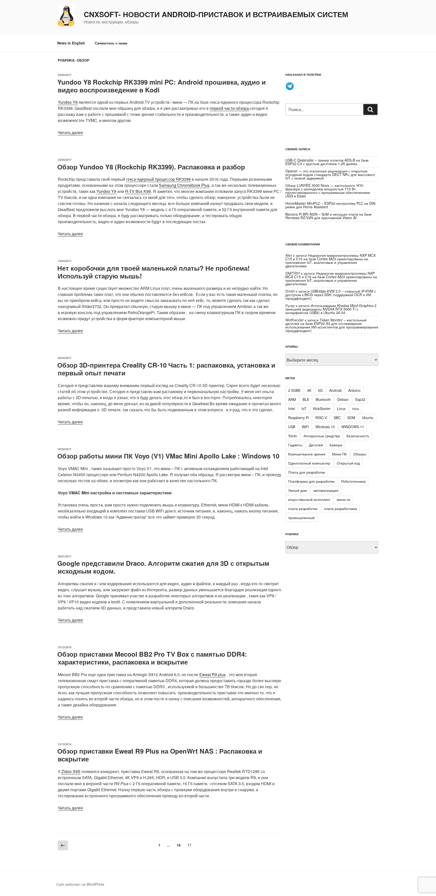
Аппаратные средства (322, 435)
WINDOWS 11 (352, 426)
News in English (71, 42)
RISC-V (321, 417)
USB (291, 426)
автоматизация (325, 490)
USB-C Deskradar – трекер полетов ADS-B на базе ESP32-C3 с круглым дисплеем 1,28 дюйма (327, 162)
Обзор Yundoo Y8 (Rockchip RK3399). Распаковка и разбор (151, 166)
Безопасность (357, 435)
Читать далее (70, 132)
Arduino (354, 390)
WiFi (305, 426)
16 (179, 845)
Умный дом (297, 490)
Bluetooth (323, 399)
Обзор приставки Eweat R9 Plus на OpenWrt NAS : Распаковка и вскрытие (159, 754)
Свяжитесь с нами (111, 42)
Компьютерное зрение (306, 453)
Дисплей (316, 444)
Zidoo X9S (70, 771)
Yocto (292, 435)
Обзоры (359, 453)
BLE (306, 399)
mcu (355, 408)
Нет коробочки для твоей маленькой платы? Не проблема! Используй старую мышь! (153, 271)
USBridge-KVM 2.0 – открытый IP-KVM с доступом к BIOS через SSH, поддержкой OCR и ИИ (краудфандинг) (330, 295)
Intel (291, 408)
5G (320, 390)
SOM (351, 417)
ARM (292, 399)
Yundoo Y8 (68, 102)
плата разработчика (340, 508)
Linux (341, 408)
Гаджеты (295, 444)
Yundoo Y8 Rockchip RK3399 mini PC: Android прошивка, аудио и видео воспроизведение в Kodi (161, 85)
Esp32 (360, 399)
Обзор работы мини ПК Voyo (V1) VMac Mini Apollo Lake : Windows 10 (168, 455)
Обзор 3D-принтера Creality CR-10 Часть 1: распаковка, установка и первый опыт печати (166, 368)
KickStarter (322, 408)
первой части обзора (229, 108)
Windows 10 (325, 426)
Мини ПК (339, 453)
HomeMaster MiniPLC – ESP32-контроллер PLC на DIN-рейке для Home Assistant (330, 205)
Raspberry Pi (298, 417)
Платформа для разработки (311, 481)
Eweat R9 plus (212, 674)
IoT (304, 408)
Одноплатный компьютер (309, 463)
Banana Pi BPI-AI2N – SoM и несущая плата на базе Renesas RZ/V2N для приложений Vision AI (328, 216)
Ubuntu (367, 417)
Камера (336, 444)
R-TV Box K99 (138, 191)
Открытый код (348, 463)
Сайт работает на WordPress (80, 884)
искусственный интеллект (309, 499)
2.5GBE (294, 390)
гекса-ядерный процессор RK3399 (158, 179)
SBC (337, 417)
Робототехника (353, 481)
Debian (343, 399)
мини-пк (343, 499)
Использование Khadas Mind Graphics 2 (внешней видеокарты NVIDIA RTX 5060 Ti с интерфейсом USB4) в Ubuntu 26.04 (330, 309)
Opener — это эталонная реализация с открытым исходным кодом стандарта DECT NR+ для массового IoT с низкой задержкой (330, 174)
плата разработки (302, 508)
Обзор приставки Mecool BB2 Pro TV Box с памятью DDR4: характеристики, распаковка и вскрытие (152, 658)
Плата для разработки (306, 472)
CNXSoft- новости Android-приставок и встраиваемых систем (216, 14)
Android (335, 390)
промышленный (301, 517)
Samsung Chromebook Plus (184, 185)
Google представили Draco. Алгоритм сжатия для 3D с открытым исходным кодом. (163, 567)
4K (309, 390)
